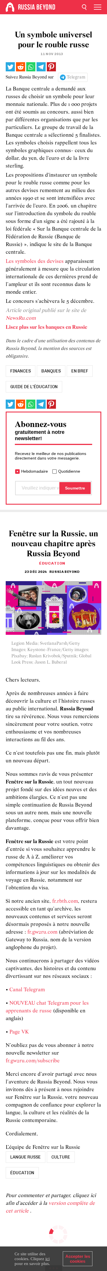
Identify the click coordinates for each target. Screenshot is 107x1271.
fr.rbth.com (65, 901)
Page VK (19, 1032)
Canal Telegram (27, 990)
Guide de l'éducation (34, 386)
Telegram (76, 77)
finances (20, 371)
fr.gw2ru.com (42, 932)
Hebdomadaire (34, 471)
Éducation (52, 563)
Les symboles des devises (35, 261)
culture (60, 1157)
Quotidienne (69, 471)
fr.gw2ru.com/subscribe (33, 1061)
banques (51, 371)
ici (47, 1258)
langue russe (25, 1157)
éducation (22, 1172)
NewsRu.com (21, 318)
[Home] (10, 7)
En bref (79, 371)
